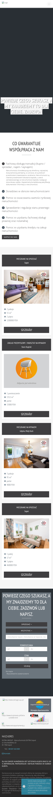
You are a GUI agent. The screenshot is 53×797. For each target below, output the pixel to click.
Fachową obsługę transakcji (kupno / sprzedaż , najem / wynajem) (23, 165)
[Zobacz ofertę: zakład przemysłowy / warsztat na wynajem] (26, 371)
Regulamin (13, 788)
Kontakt (7, 753)
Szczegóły (26, 330)
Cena (26, 655)
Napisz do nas (10, 237)
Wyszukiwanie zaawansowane (18, 673)
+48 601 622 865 (14, 749)
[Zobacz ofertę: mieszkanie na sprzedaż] (26, 287)
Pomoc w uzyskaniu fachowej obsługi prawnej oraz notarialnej (24, 219)
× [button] (50, 780)
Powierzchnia (26, 645)
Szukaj (27, 666)
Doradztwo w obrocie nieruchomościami (28, 191)
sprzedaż (26, 624)
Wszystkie (26, 630)
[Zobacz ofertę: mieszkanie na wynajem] (26, 453)
